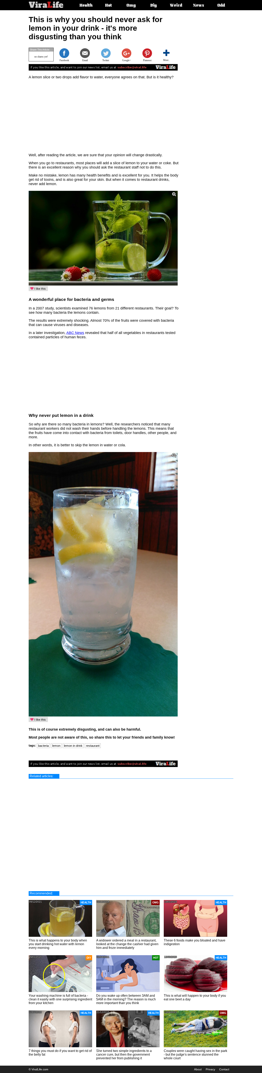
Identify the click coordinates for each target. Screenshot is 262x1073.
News (198, 6)
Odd (221, 6)
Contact (224, 1069)
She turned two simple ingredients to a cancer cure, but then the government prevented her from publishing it (124, 1054)
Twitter (105, 60)
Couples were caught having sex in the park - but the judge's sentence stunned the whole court (195, 1054)
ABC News (75, 333)
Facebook (64, 60)
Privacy (210, 1069)
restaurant (92, 745)
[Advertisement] (214, 76)
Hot (108, 6)
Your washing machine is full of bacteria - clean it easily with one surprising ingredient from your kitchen (60, 999)
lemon (56, 745)
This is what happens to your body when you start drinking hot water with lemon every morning (58, 944)
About (198, 1069)
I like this (40, 288)
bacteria (43, 745)
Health (86, 6)
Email (85, 60)
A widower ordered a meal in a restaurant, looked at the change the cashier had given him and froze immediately (127, 944)
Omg (131, 6)
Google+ (126, 60)
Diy (153, 6)
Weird (176, 6)
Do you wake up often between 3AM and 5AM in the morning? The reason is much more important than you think (126, 999)
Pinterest (147, 60)
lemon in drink (73, 745)
